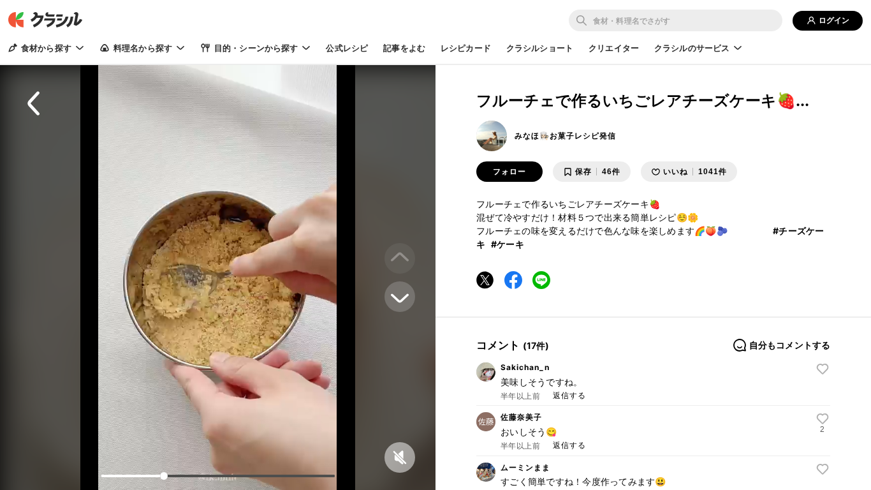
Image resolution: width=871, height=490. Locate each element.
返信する (569, 395)
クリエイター (614, 48)
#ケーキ (507, 244)
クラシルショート (539, 48)
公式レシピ (347, 48)
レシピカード (466, 48)
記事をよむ (404, 48)
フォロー (509, 171)
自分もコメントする (789, 345)
